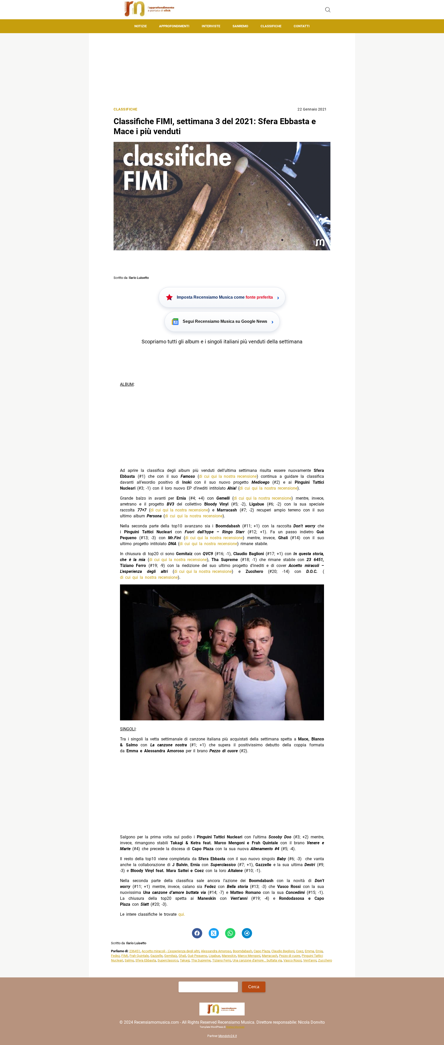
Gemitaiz (170, 956)
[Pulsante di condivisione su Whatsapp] (230, 933)
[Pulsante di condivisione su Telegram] (247, 933)
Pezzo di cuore (289, 956)
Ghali (182, 956)
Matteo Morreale (235, 1026)
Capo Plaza (262, 951)
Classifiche (271, 26)
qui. (181, 914)
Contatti (302, 26)
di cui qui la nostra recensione (228, 476)
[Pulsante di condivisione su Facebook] (197, 933)
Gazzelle (156, 956)
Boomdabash (242, 951)
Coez (299, 951)
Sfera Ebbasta (145, 960)
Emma (309, 951)
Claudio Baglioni (282, 951)
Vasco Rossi (292, 960)
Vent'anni (310, 960)
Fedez (115, 956)
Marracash (270, 956)
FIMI (124, 956)
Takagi (185, 960)
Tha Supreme (201, 960)
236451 (134, 951)
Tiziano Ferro (221, 960)
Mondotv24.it (227, 1036)
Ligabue (214, 956)
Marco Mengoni (249, 956)
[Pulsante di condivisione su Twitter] (214, 933)
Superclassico (168, 960)
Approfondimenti (174, 26)
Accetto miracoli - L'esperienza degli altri (170, 951)
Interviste (211, 26)
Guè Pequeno (197, 956)
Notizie (140, 26)
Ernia (319, 951)
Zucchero (325, 960)
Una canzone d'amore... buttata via (257, 960)
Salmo (129, 960)
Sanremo (240, 26)
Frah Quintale (139, 956)
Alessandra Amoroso (216, 951)
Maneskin (229, 956)
